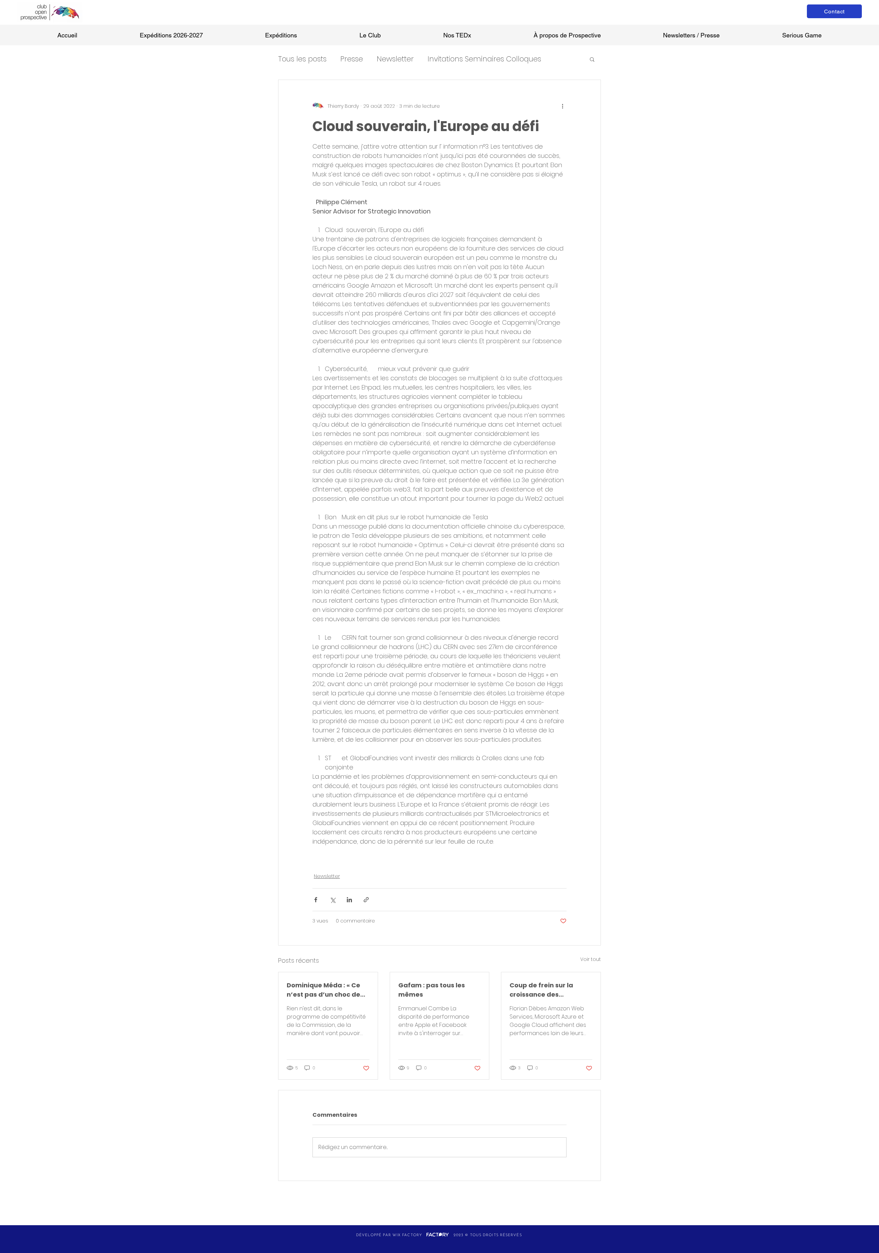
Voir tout (590, 959)
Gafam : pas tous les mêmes (431, 990)
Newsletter (395, 59)
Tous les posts (302, 59)
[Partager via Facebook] (315, 899)
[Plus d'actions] (562, 106)
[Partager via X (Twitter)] (332, 899)
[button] (592, 59)
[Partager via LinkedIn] (349, 899)
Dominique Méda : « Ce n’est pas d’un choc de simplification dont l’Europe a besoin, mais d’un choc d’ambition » (324, 990)
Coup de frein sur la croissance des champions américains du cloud (547, 990)
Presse (351, 59)
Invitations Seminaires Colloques (484, 59)
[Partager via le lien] (366, 899)
